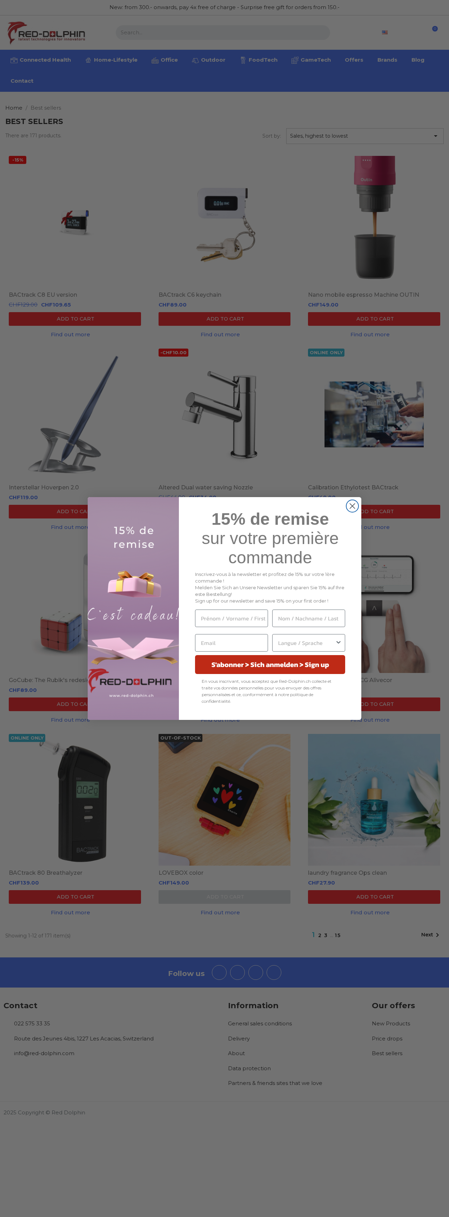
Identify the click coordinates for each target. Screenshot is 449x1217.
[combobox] (306, 642)
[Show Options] (338, 642)
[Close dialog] (352, 506)
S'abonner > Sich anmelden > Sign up (270, 664)
